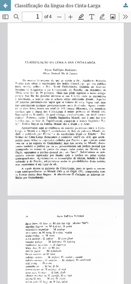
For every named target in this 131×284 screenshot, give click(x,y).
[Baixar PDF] (125, 5)
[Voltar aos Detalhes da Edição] (5, 5)
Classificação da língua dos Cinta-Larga (57, 5)
